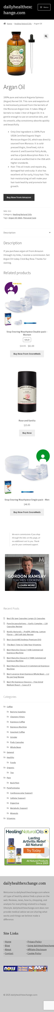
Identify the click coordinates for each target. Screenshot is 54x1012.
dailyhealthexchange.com (17, 10)
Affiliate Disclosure (37, 949)
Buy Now (27, 432)
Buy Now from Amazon (19, 197)
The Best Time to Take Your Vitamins (24, 644)
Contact (9, 953)
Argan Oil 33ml (15, 217)
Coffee (10, 706)
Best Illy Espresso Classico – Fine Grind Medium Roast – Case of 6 (25, 683)
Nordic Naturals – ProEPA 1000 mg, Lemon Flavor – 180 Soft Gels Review (26, 633)
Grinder (13, 737)
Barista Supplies (18, 711)
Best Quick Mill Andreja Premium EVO (24, 639)
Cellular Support (18, 798)
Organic (10, 767)
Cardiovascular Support (21, 793)
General (10, 752)
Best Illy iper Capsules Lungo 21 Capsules (26, 618)
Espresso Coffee (17, 721)
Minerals (14, 813)
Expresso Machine (18, 727)
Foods (13, 762)
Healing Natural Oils (23, 23)
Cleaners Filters (17, 716)
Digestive (14, 803)
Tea (12, 772)
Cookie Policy (34, 953)
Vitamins (11, 818)
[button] (46, 36)
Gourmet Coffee (17, 732)
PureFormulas (13, 788)
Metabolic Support (19, 808)
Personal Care (29, 217)
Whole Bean (15, 747)
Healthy (10, 757)
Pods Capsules (17, 742)
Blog (7, 945)
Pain (9, 777)
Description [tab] (9, 232)
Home (9, 23)
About (8, 949)
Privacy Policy (34, 941)
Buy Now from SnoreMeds (27, 353)
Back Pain (14, 782)
